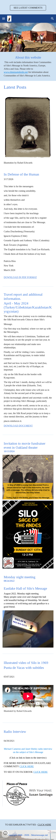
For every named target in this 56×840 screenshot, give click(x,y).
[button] (3, 18)
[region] (28, 7)
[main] (28, 66)
